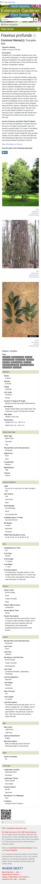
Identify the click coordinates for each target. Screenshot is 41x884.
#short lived (27, 362)
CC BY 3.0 (36, 344)
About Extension (7, 872)
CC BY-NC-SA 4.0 (34, 275)
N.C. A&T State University (27, 832)
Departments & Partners (10, 874)
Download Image (34, 215)
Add (5, 152)
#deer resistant (20, 359)
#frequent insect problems (10, 365)
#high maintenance (16, 362)
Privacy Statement (11, 850)
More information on (12, 144)
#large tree (6, 362)
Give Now (22, 879)
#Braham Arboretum (17, 357)
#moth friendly (7, 367)
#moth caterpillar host (26, 365)
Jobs (17, 872)
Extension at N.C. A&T (9, 879)
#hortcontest (17, 367)
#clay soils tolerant (8, 359)
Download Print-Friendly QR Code (13, 822)
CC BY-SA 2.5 (35, 213)
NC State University (9, 832)
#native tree (29, 359)
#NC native (28, 357)
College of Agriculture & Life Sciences (15, 877)
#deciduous (6, 357)
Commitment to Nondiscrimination (20, 848)
